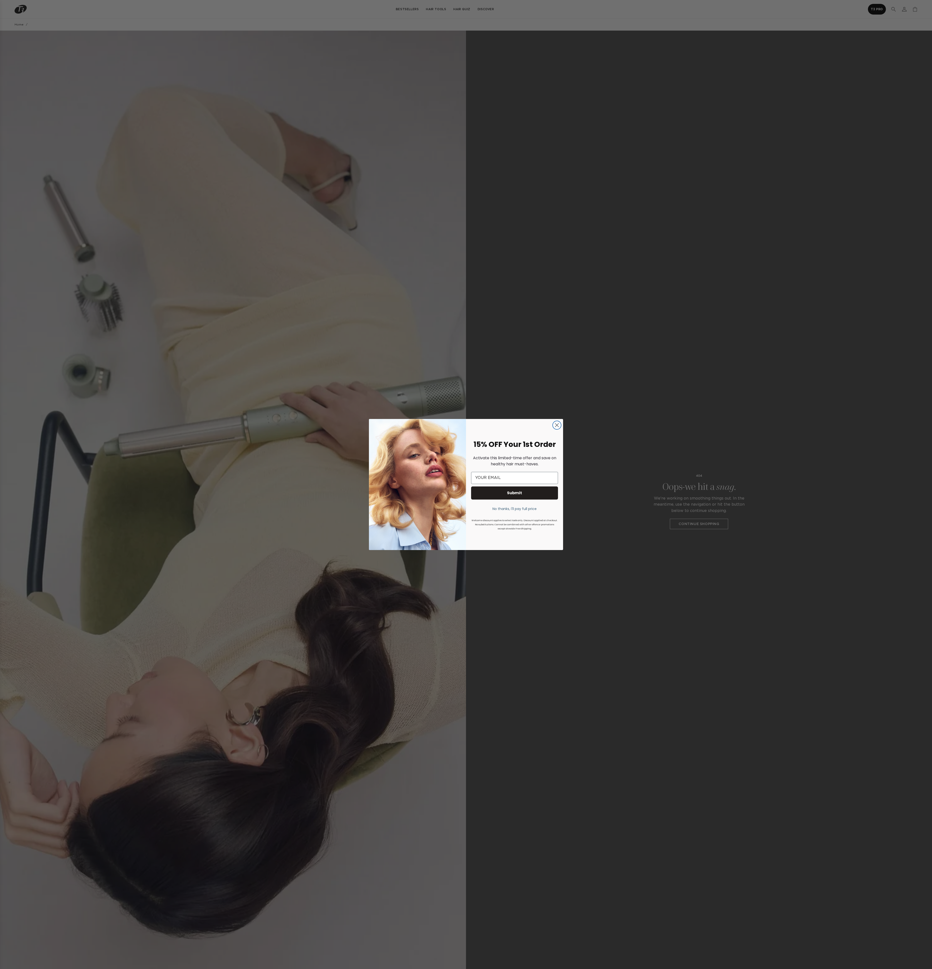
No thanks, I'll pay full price (514, 508)
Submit (514, 493)
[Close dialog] (557, 425)
